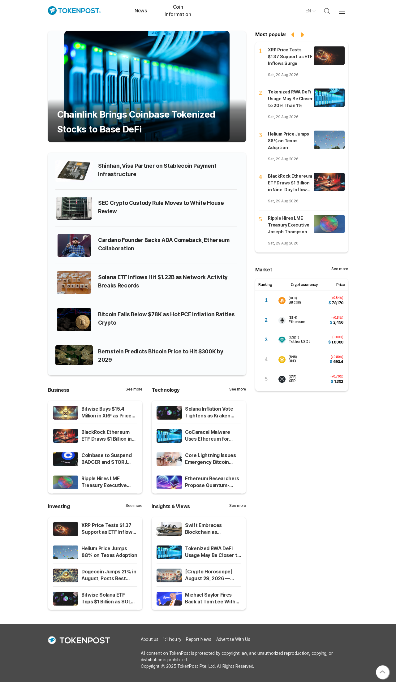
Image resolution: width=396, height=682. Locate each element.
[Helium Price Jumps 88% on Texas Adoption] (329, 140)
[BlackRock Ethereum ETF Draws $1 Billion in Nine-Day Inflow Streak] (329, 182)
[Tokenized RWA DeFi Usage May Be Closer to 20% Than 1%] (329, 97)
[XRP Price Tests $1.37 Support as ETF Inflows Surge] (329, 55)
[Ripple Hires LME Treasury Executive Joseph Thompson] (329, 224)
